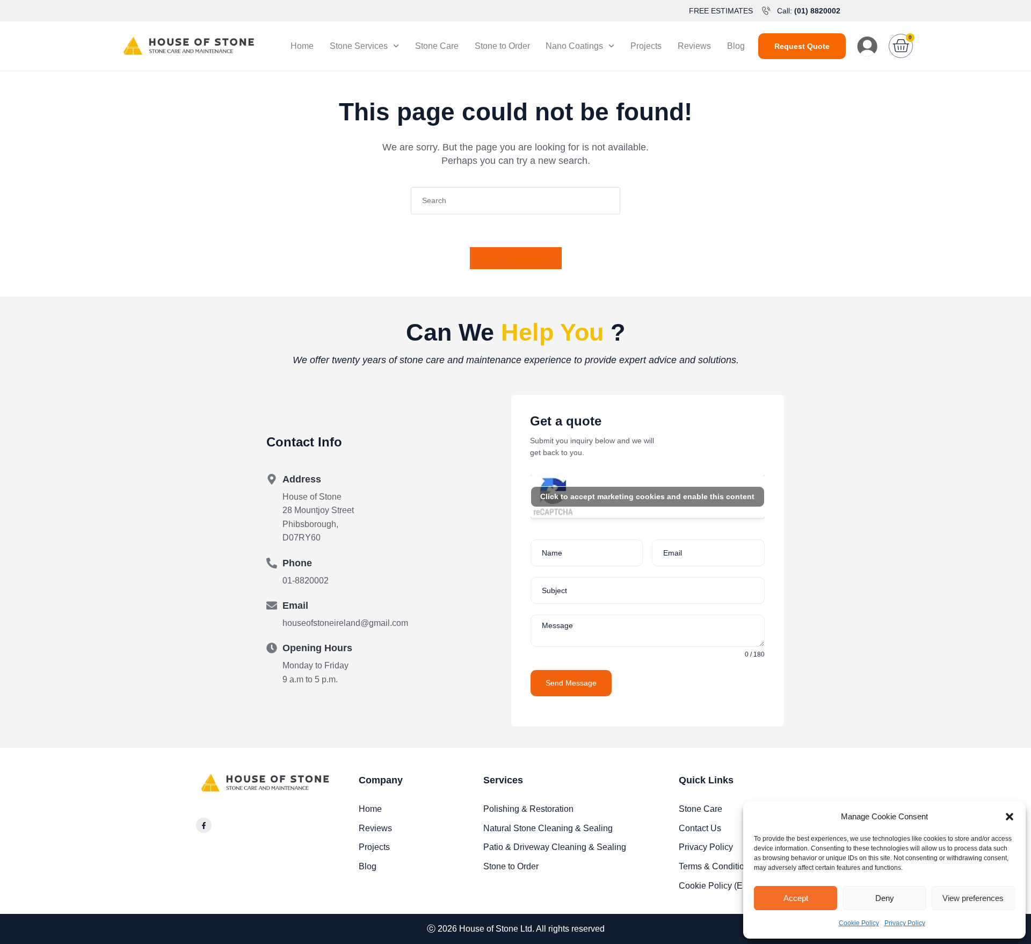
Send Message (571, 683)
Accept (795, 898)
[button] (1009, 816)
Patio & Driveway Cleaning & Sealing (554, 847)
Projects (646, 46)
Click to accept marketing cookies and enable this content (647, 496)
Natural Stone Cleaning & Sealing (548, 828)
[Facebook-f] (204, 825)
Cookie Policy (859, 923)
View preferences (973, 898)
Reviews (694, 46)
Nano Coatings (574, 46)
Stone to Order (502, 46)
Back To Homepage (516, 258)
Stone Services (359, 46)
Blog (736, 46)
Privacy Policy (904, 923)
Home (302, 46)
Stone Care (437, 46)
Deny (884, 898)
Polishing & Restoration (528, 808)
